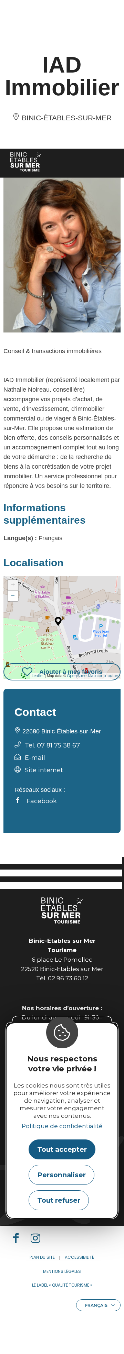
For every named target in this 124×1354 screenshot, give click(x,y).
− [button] (13, 595)
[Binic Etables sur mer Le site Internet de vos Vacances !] (25, 162)
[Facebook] (18, 1238)
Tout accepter (62, 1149)
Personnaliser (61, 1175)
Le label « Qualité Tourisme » (62, 1285)
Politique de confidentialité (62, 1126)
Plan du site (42, 1257)
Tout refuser (58, 1200)
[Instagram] (38, 1238)
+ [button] (13, 585)
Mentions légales (62, 1271)
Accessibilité (79, 1257)
